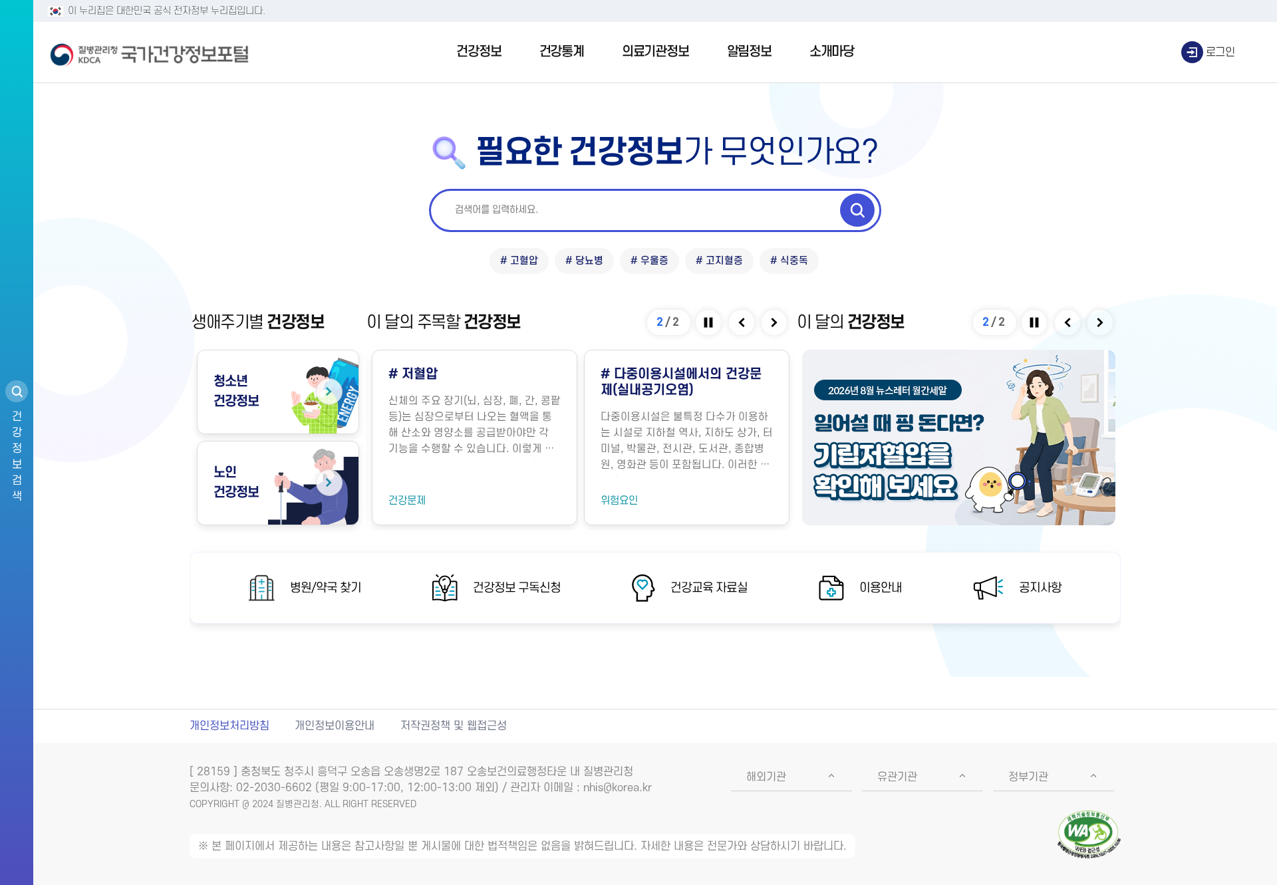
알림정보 (749, 52)
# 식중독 (789, 261)
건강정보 (478, 52)
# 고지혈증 (719, 261)
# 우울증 (649, 261)
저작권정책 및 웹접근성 (453, 726)
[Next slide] (775, 322)
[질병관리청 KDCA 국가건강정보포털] (149, 52)
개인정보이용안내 (334, 726)
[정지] (709, 322)
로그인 (1220, 53)
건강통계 (561, 52)
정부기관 (1028, 777)
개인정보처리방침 (229, 726)
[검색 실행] (857, 210)
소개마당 (831, 52)
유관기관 (897, 777)
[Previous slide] (742, 322)
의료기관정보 (655, 52)
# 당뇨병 (584, 261)
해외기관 (766, 777)
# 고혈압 (519, 261)
